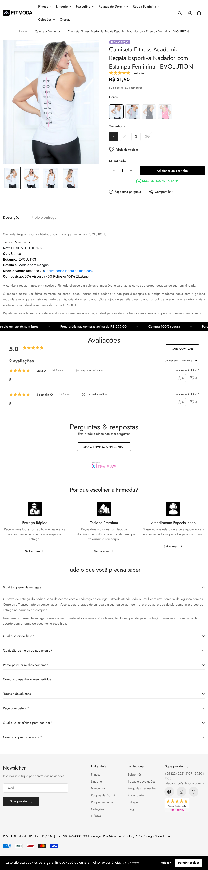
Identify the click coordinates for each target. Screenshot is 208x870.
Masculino (83, 6)
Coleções (45, 19)
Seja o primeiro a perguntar (104, 447)
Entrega (133, 802)
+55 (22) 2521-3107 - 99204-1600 (184, 776)
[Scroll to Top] (200, 848)
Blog (131, 809)
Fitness (43, 6)
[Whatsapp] (193, 792)
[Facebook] (169, 792)
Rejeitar (165, 863)
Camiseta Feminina (47, 31)
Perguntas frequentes (142, 788)
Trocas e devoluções (141, 781)
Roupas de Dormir (112, 6)
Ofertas (65, 19)
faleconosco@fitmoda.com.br (184, 783)
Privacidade (136, 795)
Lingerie (62, 6)
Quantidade (117, 161)
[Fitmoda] (17, 13)
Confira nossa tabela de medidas (68, 271)
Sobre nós (134, 774)
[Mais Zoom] (90, 48)
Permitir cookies (188, 863)
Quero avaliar (182, 349)
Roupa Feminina (144, 6)
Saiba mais (32, 551)
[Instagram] (181, 792)
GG (148, 137)
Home (23, 31)
